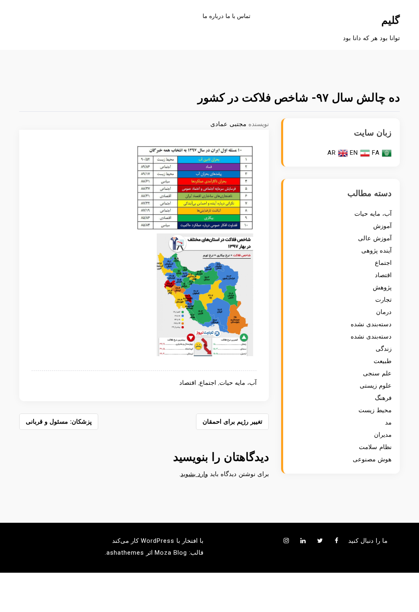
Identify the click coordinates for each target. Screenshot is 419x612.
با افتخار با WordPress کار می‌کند (157, 540)
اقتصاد (187, 382)
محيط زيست (375, 410)
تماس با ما (237, 16)
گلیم (390, 20)
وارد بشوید (194, 474)
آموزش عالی (375, 238)
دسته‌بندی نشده (371, 324)
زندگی (384, 348)
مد (388, 422)
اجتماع (207, 382)
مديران (383, 434)
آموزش (382, 226)
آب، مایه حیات (238, 382)
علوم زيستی (376, 385)
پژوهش (382, 287)
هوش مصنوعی (372, 459)
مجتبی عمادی (228, 124)
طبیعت (383, 361)
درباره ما (213, 16)
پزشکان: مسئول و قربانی (59, 421)
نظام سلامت (375, 447)
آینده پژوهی (376, 250)
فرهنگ (383, 398)
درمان (384, 312)
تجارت (383, 299)
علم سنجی (377, 373)
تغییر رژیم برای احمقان (232, 421)
